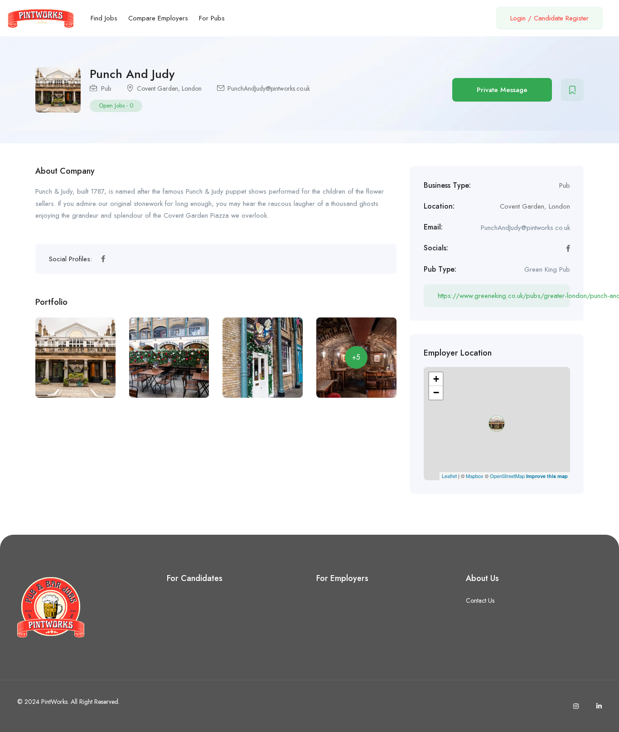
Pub (106, 88)
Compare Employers (158, 18)
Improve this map (547, 476)
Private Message (502, 90)
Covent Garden (157, 88)
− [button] (436, 392)
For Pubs (212, 18)
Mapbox (475, 475)
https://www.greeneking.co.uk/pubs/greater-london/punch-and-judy (504, 296)
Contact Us (480, 600)
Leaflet (449, 475)
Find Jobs (104, 18)
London (192, 88)
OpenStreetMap (507, 475)
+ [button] (436, 379)
